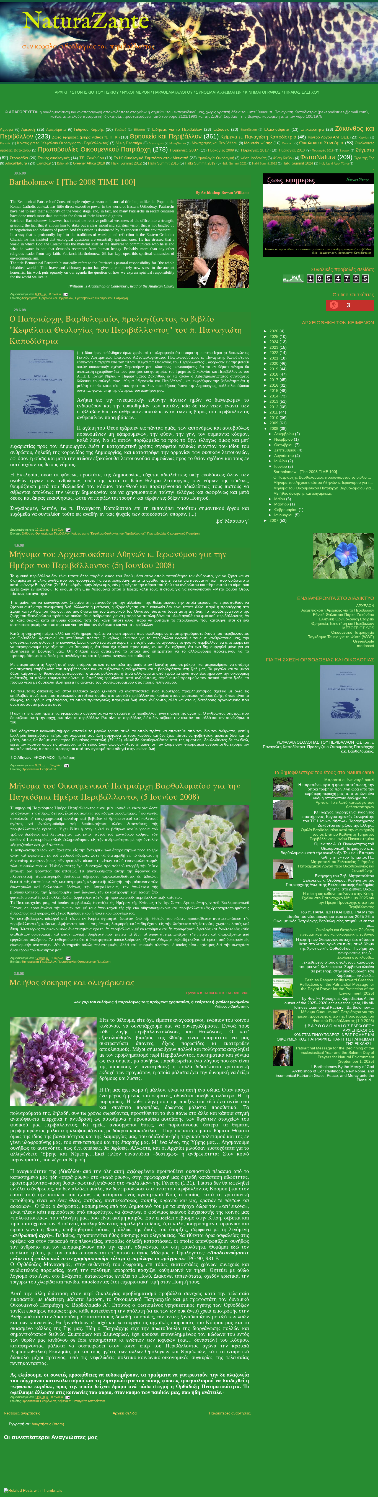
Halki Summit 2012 (126, 163)
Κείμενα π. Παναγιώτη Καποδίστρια (258, 137)
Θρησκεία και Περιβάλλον (166, 136)
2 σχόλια (57, 958)
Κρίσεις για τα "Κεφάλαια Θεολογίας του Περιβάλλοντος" (63, 143)
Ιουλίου (281, 461)
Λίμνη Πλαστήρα (128, 143)
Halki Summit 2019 (200, 163)
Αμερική (28, 129)
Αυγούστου (284, 455)
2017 (274, 380)
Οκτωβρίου (284, 445)
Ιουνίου (281, 466)
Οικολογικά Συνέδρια (321, 142)
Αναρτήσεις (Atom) (48, 1424)
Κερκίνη (364, 137)
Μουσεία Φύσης (258, 143)
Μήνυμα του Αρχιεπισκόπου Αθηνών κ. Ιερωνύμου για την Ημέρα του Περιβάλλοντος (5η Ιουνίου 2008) (118, 559)
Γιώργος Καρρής (89, 129)
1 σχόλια (57, 529)
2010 (274, 417)
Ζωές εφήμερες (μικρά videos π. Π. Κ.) (86, 137)
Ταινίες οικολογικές (54, 158)
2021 (274, 358)
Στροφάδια (19, 158)
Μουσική (287, 143)
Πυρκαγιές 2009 (221, 150)
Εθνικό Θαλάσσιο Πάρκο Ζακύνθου (343, 614)
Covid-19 (44, 163)
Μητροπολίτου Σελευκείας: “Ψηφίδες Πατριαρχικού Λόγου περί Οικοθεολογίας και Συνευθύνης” (336, 866)
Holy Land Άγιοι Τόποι (334, 163)
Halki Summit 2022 (264, 163)
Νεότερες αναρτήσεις (22, 1413)
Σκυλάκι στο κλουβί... (355, 957)
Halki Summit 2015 (163, 163)
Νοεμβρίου (284, 439)
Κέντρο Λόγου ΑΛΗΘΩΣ (328, 137)
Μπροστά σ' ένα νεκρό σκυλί (349, 779)
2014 (274, 396)
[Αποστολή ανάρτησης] (65, 294)
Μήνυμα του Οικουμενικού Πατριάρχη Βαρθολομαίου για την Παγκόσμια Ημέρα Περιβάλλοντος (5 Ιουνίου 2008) (124, 791)
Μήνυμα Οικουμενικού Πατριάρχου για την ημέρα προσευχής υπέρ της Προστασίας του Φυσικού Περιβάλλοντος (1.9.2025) (335, 1016)
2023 (274, 347)
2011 (274, 412)
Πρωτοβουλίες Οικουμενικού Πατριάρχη (94, 149)
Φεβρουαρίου (286, 509)
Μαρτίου (282, 504)
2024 (274, 342)
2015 (274, 390)
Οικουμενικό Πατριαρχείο (352, 632)
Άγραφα (6, 129)
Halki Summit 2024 (298, 163)
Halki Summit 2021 (234, 163)
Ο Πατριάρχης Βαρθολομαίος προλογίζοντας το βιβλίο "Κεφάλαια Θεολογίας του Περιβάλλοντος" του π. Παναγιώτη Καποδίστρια (125, 329)
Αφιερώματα (56, 129)
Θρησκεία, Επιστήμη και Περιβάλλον (342, 623)
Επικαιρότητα (312, 129)
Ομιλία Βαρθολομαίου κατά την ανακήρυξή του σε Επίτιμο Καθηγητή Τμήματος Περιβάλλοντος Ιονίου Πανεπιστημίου (337, 834)
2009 (274, 423)
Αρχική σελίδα (125, 1413)
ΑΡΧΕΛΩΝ (365, 606)
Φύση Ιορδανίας (253, 158)
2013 (274, 401)
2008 (274, 428)
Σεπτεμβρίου (285, 450)
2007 (274, 520)
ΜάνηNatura (177, 143)
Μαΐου (280, 499)
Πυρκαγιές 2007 (184, 150)
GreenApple (363, 641)
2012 (274, 407)
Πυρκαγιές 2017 (255, 150)
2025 (274, 336)
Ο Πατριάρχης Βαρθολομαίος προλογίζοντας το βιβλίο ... (322, 477)
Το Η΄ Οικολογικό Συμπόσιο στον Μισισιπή (151, 158)
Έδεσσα (139, 129)
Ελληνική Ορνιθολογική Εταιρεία (346, 619)
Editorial (62, 163)
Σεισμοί (344, 150)
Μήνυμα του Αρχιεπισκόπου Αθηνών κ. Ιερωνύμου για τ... (323, 482)
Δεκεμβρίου (284, 434)
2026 (274, 331)
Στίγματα (365, 150)
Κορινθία (5, 143)
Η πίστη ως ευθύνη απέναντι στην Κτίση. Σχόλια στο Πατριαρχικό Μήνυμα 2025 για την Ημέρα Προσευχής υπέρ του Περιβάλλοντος (338, 900)
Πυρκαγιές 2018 (292, 150)
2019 (274, 369)
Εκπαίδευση (248, 129)
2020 (274, 363)
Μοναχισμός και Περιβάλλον (215, 143)
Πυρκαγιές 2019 (322, 150)
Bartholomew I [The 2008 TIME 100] (72, 181)
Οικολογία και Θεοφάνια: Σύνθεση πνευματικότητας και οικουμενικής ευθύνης (337, 932)
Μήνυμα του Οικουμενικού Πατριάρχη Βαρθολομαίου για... (323, 488)
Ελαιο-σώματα (276, 129)
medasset (365, 645)
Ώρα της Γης (364, 158)
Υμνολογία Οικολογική (216, 158)
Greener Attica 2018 (89, 163)
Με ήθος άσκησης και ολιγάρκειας (71, 981)
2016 (274, 385)
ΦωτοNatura (318, 157)
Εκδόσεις (221, 129)
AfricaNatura (16, 163)
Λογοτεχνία (156, 143)
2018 (274, 374)
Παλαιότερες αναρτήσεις (230, 1413)
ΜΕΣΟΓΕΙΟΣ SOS (358, 628)
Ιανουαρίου (284, 515)
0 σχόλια (55, 294)
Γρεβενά (120, 129)
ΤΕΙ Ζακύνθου (91, 158)
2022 (274, 352)
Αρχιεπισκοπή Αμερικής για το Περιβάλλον (337, 610)
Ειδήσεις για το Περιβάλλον (177, 129)
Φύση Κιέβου (283, 158)
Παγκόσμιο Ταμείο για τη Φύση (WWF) (340, 637)
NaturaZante (85, 22)
